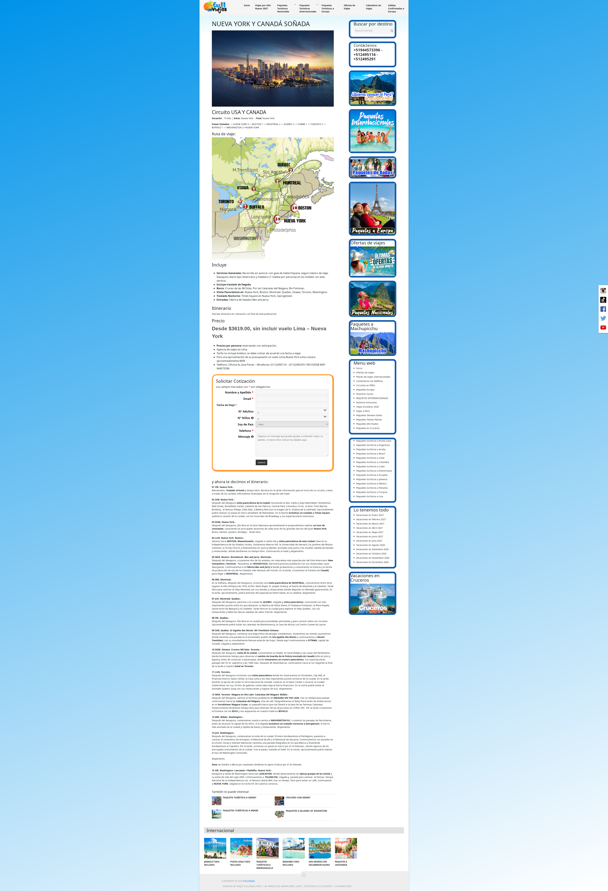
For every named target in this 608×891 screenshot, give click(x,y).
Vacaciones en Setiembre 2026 (372, 549)
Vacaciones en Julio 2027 (369, 540)
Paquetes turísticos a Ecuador (372, 474)
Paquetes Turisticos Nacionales (283, 8)
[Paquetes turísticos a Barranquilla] (267, 848)
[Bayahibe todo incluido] (294, 848)
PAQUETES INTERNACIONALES (372, 398)
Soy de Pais (245, 424)
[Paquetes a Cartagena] (346, 848)
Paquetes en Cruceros (368, 428)
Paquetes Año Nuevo (367, 423)
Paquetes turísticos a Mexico (371, 483)
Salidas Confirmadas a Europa (396, 8)
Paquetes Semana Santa (369, 415)
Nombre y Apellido (239, 392)
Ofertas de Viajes (349, 7)
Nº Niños (245, 417)
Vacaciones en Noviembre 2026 (372, 557)
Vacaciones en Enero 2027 (370, 515)
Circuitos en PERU (365, 385)
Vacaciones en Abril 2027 (369, 527)
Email (248, 398)
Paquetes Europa (365, 389)
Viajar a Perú (363, 410)
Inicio (247, 5)
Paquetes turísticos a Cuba (370, 466)
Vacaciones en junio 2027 (369, 536)
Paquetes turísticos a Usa (369, 496)
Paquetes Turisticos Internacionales (307, 8)
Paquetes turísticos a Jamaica (371, 479)
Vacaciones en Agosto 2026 (370, 544)
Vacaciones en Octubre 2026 (371, 553)
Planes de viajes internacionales (373, 376)
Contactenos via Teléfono (369, 381)
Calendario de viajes (373, 7)
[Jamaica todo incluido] (215, 848)
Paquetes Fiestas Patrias (369, 419)
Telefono (246, 430)
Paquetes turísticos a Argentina (373, 445)
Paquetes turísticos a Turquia (371, 492)
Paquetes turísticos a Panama (372, 487)
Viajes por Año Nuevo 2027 (263, 7)
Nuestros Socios (364, 393)
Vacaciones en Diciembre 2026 (372, 562)
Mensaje (245, 436)
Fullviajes (249, 880)
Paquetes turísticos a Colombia (372, 462)
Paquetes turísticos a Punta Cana (373, 440)
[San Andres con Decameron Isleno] (320, 848)
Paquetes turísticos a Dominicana (374, 470)
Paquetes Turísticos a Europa (328, 8)
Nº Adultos (245, 411)
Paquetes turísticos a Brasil (370, 453)
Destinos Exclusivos (366, 402)
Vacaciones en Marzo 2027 (370, 523)
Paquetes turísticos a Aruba (371, 449)
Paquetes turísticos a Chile (370, 457)
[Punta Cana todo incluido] (241, 848)
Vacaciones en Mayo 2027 (369, 532)
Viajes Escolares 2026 (367, 406)
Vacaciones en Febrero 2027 (371, 519)
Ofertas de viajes (365, 372)
